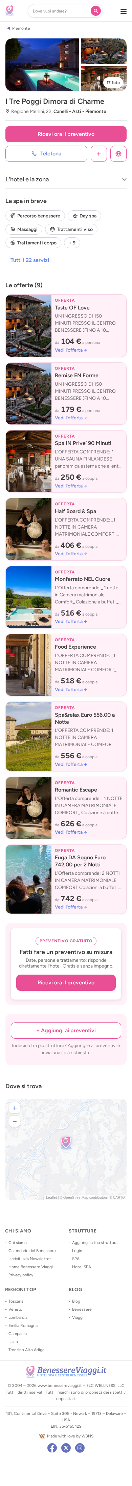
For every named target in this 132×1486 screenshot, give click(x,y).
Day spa (88, 216)
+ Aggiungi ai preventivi (66, 1030)
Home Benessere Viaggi (30, 1267)
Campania (17, 1333)
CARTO (119, 1197)
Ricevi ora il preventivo (66, 134)
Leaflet (51, 1197)
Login (77, 1250)
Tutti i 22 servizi (29, 260)
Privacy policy (20, 1275)
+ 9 (72, 243)
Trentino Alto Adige (26, 1349)
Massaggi (27, 229)
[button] (66, 1142)
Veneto (15, 1309)
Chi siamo (17, 1242)
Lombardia (17, 1317)
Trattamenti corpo (37, 243)
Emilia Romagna (23, 1325)
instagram (80, 1448)
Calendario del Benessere (32, 1250)
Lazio (13, 1341)
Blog (76, 1301)
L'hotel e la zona (27, 179)
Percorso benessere (38, 216)
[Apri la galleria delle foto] (42, 64)
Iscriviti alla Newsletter (29, 1258)
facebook (52, 1448)
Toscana (15, 1301)
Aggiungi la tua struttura (94, 1242)
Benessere (82, 1309)
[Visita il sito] (118, 154)
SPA (76, 1258)
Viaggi (78, 1317)
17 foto (113, 82)
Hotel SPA (81, 1267)
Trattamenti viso (75, 229)
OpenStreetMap (75, 1197)
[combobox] (61, 11)
